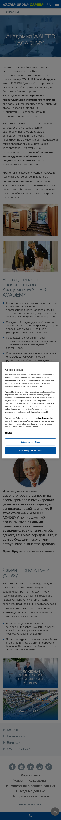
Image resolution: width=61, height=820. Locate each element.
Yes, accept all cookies (30, 450)
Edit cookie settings (30, 442)
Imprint (8, 432)
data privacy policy (44, 418)
